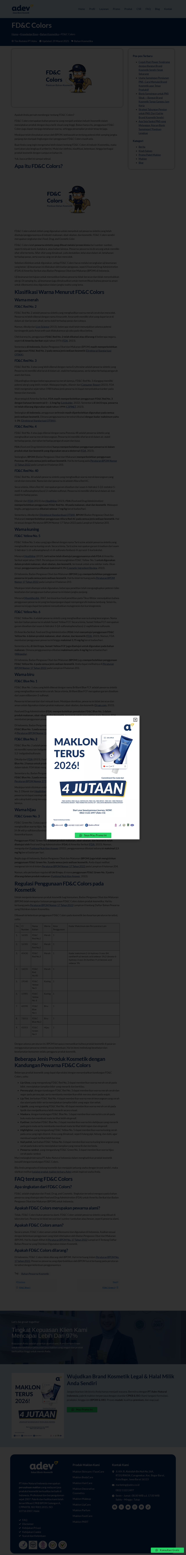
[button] (135, 720)
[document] (93, 777)
